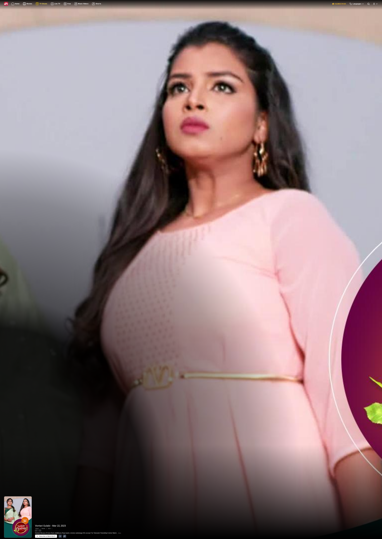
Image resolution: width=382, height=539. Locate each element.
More (119, 533)
